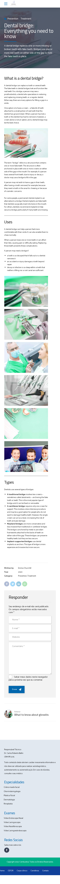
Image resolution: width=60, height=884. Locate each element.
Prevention (12, 18)
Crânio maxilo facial (12, 787)
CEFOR (10, 870)
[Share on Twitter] (12, 583)
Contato (45, 870)
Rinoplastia (8, 803)
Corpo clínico (22, 870)
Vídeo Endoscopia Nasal (13, 818)
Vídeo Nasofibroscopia (13, 826)
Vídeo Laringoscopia (12, 822)
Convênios (35, 870)
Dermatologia (9, 799)
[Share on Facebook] (6, 583)
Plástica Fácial (9, 795)
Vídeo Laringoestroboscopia (15, 830)
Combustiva (24, 862)
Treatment (26, 18)
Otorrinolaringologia (12, 791)
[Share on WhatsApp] (24, 583)
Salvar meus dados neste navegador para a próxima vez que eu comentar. (28, 678)
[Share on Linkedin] (18, 583)
